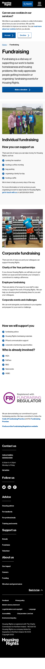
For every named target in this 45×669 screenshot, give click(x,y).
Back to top (34, 590)
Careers (5, 572)
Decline (23, 35)
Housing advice (8, 506)
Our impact (6, 566)
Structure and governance (12, 584)
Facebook (15, 487)
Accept (7, 35)
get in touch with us (9, 192)
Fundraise (6, 545)
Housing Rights (6, 4)
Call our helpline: (7, 455)
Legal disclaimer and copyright (12, 609)
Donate (5, 539)
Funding (5, 578)
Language (32, 609)
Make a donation (21, 90)
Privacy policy (19, 600)
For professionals (9, 518)
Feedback (5, 600)
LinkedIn (9, 487)
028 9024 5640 (7, 458)
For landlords (7, 512)
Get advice (5, 470)
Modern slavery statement (11, 605)
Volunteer (6, 551)
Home (4, 45)
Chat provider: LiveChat (25, 614)
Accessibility (6, 614)
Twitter (4, 487)
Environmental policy (9, 618)
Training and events (9, 524)
